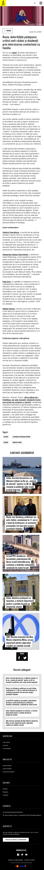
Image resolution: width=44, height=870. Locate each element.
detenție (6, 437)
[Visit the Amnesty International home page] (3, 3)
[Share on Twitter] (25, 658)
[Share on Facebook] (19, 658)
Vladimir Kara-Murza (11, 232)
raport (14, 53)
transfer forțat (17, 442)
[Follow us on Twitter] (22, 855)
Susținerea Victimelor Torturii (21, 437)
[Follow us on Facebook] (18, 855)
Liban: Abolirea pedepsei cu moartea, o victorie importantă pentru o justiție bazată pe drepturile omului (20, 602)
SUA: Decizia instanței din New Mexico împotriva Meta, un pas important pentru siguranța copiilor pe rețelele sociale (20, 641)
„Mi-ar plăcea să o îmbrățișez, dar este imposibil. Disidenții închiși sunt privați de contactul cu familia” (22, 399)
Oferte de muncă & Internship (15, 839)
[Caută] (35, 3)
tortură (6, 442)
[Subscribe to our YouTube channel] (26, 855)
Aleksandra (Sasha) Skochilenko (15, 255)
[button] (6, 752)
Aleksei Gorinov (9, 309)
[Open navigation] (41, 3)
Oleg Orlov (7, 282)
